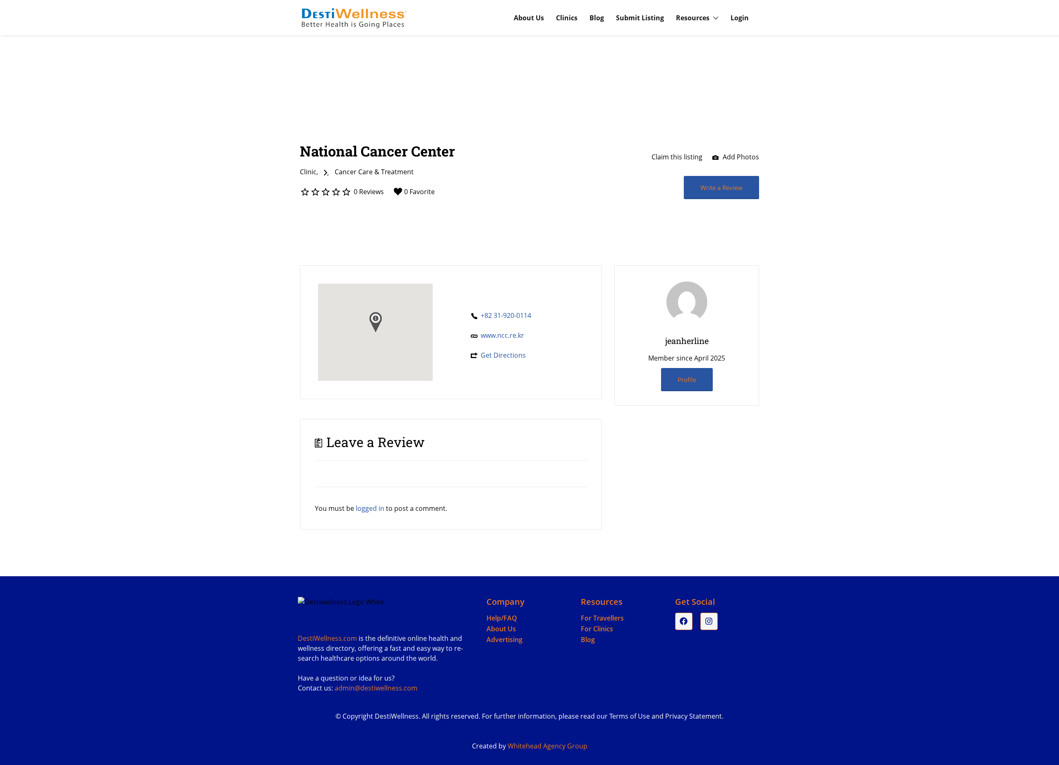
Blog (596, 17)
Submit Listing (640, 17)
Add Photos (740, 156)
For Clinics (597, 628)
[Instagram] (709, 621)
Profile (687, 379)
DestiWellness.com (327, 638)
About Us (529, 17)
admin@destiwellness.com (376, 688)
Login (740, 17)
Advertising (504, 639)
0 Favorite (419, 191)
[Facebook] (683, 621)
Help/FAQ (501, 618)
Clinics (566, 17)
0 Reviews (369, 191)
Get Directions (503, 355)
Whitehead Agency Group (547, 746)
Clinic (308, 171)
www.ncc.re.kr (502, 335)
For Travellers (602, 618)
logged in (370, 508)
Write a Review (721, 187)
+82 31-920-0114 (506, 315)
